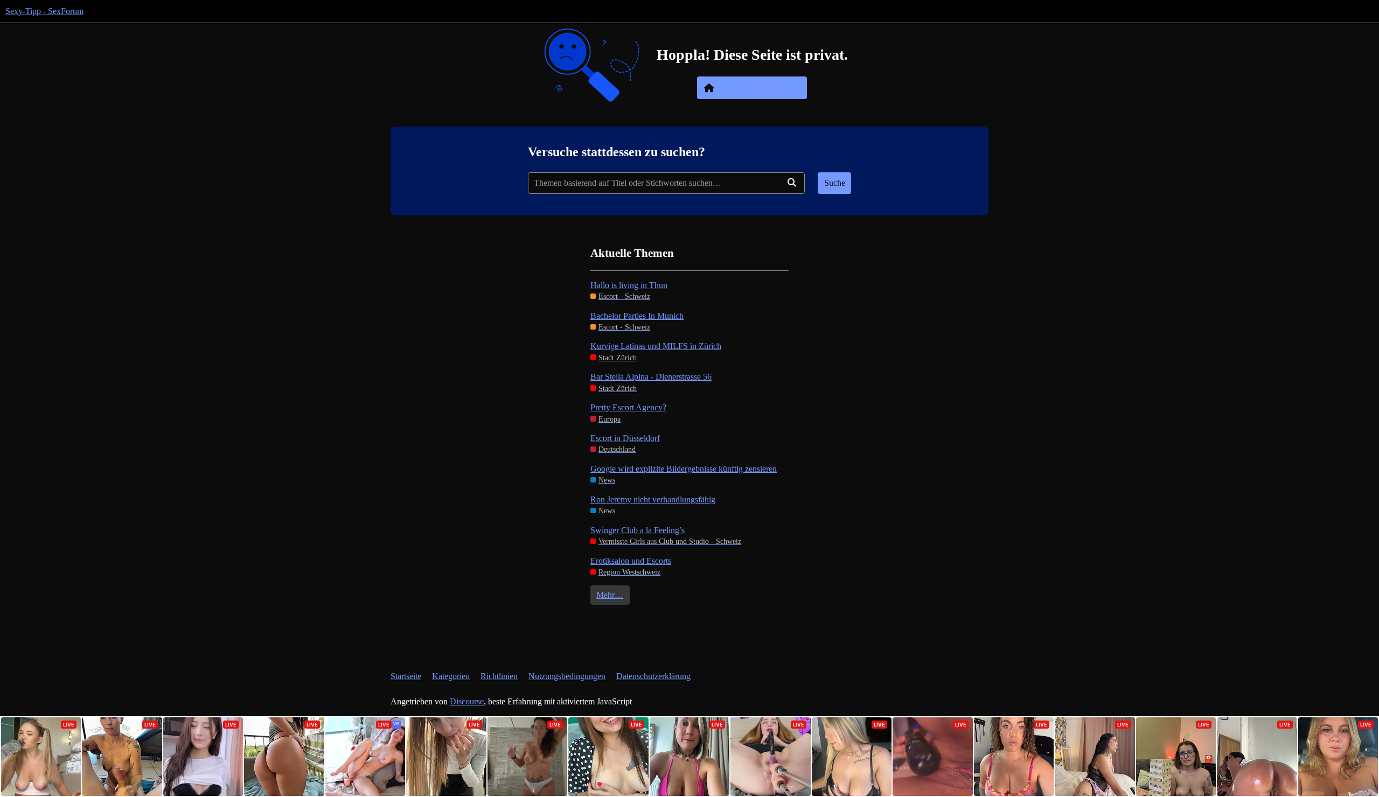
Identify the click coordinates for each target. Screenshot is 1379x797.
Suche (834, 182)
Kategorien (451, 676)
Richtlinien (499, 676)
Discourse (467, 701)
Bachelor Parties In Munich (637, 315)
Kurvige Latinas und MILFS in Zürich (655, 346)
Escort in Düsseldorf (625, 438)
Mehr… (609, 594)
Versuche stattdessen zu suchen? (616, 151)
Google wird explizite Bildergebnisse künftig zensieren (683, 468)
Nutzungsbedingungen (566, 676)
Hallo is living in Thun (628, 285)
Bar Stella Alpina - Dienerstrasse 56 (651, 376)
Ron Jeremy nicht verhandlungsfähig (652, 499)
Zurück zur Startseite (759, 87)
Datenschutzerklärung (653, 676)
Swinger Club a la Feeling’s (637, 530)
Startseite (406, 676)
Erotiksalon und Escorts (630, 560)
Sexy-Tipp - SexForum (44, 11)
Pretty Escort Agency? (628, 407)
